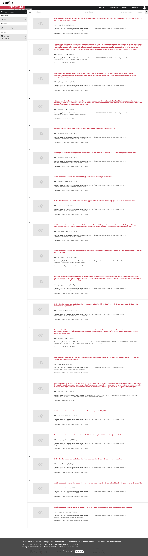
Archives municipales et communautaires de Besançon (19, 28)
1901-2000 (7, 36)
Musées (124, 8)
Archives (101, 8)
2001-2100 (6, 38)
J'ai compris (79, 551)
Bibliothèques (113, 8)
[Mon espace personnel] (144, 8)
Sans (5, 19)
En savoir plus (68, 551)
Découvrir (134, 8)
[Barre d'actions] (146, 12)
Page (84, 12)
